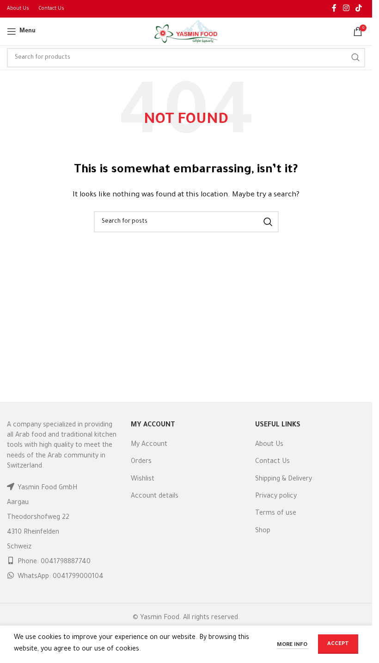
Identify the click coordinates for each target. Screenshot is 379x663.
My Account (149, 445)
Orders (141, 462)
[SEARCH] (355, 57)
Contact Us (272, 462)
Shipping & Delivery (283, 479)
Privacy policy (276, 496)
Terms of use (275, 513)
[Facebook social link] (334, 9)
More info (293, 645)
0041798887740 (66, 562)
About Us (269, 445)
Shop (262, 531)
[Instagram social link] (346, 9)
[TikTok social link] (359, 9)
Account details (154, 496)
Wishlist (142, 479)
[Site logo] (186, 32)
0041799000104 (78, 577)
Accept (338, 644)
